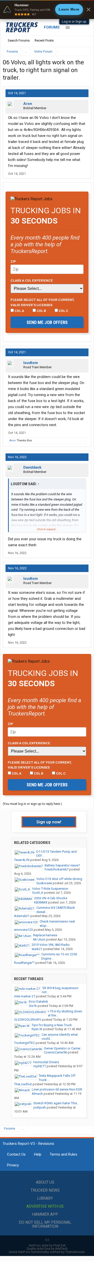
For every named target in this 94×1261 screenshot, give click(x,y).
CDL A (19, 311)
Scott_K (37, 892)
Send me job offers (47, 322)
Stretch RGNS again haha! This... (56, 1103)
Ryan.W (37, 1029)
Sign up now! (48, 821)
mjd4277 (39, 1066)
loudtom (30, 363)
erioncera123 (23, 930)
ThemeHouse (74, 1252)
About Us (45, 1182)
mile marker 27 (24, 996)
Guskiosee (44, 883)
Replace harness (45, 935)
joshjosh (39, 1107)
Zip (13, 261)
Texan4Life (22, 860)
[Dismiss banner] (88, 9)
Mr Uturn (39, 939)
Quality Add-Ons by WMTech (47, 1248)
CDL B (41, 311)
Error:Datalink (38, 1001)
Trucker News (45, 1190)
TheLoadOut (23, 1084)
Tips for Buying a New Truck (52, 1025)
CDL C (63, 311)
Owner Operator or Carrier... (63, 1048)
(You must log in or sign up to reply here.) (32, 804)
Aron (27, 103)
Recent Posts (44, 40)
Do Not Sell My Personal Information (45, 1224)
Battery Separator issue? (62, 865)
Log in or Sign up (74, 21)
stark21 (37, 949)
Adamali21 (22, 916)
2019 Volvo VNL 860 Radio (51, 945)
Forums (52, 27)
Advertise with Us (45, 1206)
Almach (37, 1094)
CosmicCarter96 (55, 1052)
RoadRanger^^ (24, 963)
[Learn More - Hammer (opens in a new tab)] (47, 9)
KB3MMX (40, 902)
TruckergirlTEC (24, 1043)
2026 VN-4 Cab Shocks (50, 898)
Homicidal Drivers (46, 1062)
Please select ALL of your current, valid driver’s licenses (42, 302)
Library (45, 1198)
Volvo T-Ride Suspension (50, 888)
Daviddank (32, 467)
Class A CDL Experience (32, 280)
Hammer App (45, 1214)
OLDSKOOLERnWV (27, 1019)
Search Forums (19, 40)
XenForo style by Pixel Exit (47, 1245)
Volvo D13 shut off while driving (59, 879)
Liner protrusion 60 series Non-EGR (57, 1089)
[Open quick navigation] (84, 51)
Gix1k (33, 1006)
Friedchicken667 (56, 869)
